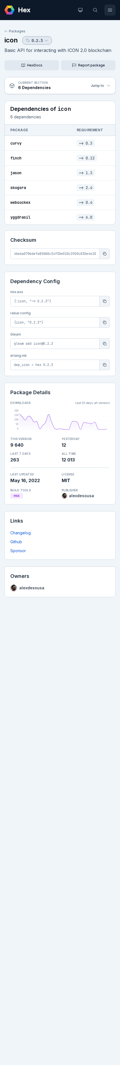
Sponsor (18, 550)
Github (16, 541)
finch (15, 158)
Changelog (20, 532)
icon (11, 40)
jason (15, 172)
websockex (20, 202)
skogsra (18, 187)
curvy (15, 143)
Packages (17, 31)
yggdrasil (20, 217)
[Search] (95, 10)
